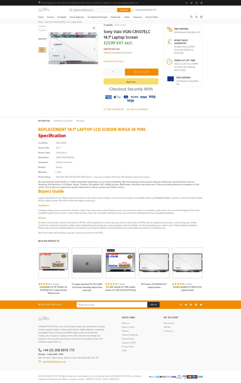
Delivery (125, 331)
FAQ (101, 233)
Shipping (107, 53)
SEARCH (124, 10)
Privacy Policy (128, 346)
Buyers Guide (163, 198)
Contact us (168, 331)
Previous (52, 49)
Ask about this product (113, 61)
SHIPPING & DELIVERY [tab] (63, 121)
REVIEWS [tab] (81, 121)
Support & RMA (129, 343)
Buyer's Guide (128, 327)
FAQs (124, 350)
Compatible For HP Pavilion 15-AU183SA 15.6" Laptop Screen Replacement (54, 290)
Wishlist (167, 327)
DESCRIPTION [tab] (44, 121)
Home (40, 22)
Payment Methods (130, 335)
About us (126, 323)
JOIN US (153, 304)
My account (169, 323)
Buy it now (131, 82)
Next (94, 49)
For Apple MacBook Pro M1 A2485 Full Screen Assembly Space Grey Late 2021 (87, 287)
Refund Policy (128, 339)
